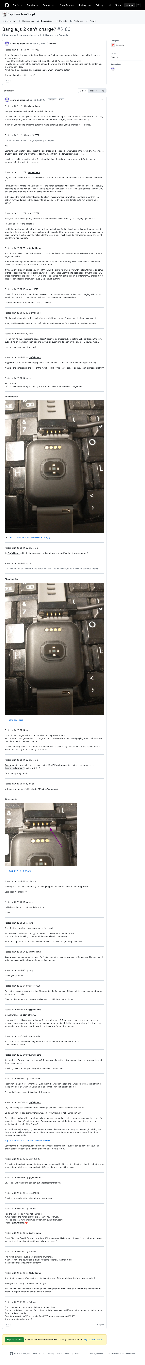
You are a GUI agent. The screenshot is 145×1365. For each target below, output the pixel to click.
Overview (11, 21)
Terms (34, 1353)
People (93, 21)
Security (51, 1353)
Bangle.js (63, 35)
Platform (17, 5)
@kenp (10, 362)
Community (68, 1353)
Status (59, 1353)
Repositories (28, 21)
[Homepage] (7, 5)
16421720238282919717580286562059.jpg (29, 537)
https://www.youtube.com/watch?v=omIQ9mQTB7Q (29, 1140)
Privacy (42, 1353)
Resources (49, 5)
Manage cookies (97, 1353)
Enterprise (85, 5)
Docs (77, 1353)
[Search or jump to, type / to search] (109, 5)
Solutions (32, 5)
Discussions (46, 21)
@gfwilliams (34, 106)
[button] (102, 43)
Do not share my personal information (120, 1353)
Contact (85, 1353)
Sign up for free (14, 1339)
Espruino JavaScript (21, 14)
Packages (78, 21)
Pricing (100, 5)
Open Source (67, 5)
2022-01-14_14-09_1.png (20, 871)
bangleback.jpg (16, 720)
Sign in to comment (93, 1339)
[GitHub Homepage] (11, 1353)
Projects (63, 21)
